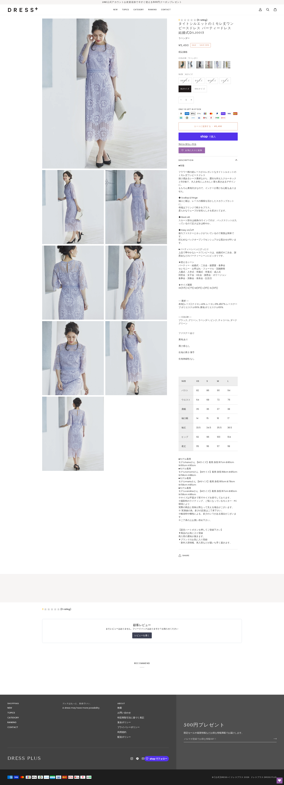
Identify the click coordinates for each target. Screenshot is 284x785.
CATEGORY (13, 717)
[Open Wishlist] (280, 781)
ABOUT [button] (121, 703)
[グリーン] (226, 65)
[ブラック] (200, 65)
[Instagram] (131, 758)
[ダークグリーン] (183, 65)
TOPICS (11, 712)
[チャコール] (191, 65)
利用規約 (121, 732)
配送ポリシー (124, 737)
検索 (119, 707)
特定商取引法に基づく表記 (130, 717)
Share (185, 555)
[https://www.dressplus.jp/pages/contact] (143, 758)
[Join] (274, 738)
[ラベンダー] (218, 65)
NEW (9, 707)
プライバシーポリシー (128, 727)
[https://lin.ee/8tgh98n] (137, 758)
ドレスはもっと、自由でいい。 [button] (77, 703)
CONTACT (12, 727)
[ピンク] (209, 65)
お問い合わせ (124, 712)
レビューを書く (142, 635)
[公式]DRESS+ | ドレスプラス (228, 777)
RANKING (11, 722)
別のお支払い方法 (187, 144)
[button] (125, 9)
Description (186, 160)
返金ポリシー (124, 722)
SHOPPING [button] (13, 703)
